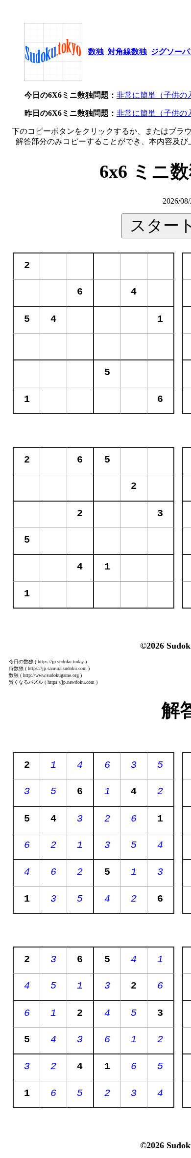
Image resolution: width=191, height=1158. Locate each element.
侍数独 (16, 668)
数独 (96, 51)
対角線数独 (127, 51)
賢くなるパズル (26, 682)
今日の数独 (21, 661)
